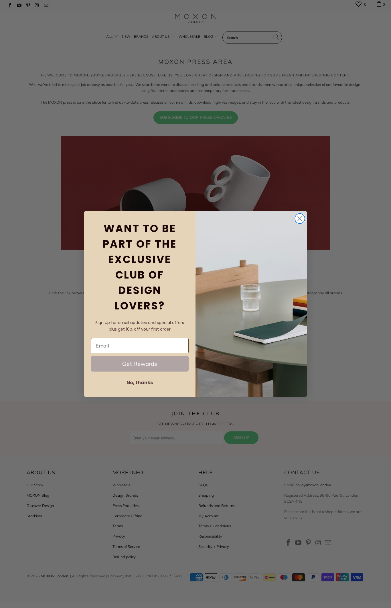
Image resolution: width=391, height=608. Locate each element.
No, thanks (140, 382)
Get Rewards (139, 363)
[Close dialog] (300, 219)
